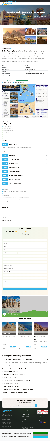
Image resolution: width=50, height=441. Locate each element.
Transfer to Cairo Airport (12, 183)
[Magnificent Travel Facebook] (42, 1)
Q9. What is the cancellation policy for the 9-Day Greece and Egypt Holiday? (17, 389)
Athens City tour (10, 155)
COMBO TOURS (31, 3)
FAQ (37, 3)
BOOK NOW (25, 289)
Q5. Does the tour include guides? (9, 377)
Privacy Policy (16, 425)
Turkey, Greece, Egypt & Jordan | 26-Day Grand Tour (40, 338)
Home (14, 3)
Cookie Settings (37, 437)
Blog (40, 3)
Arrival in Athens (10, 144)
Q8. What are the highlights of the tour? (10, 386)
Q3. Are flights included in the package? (10, 371)
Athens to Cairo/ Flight (11, 167)
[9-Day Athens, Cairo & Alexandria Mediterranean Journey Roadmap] (25, 101)
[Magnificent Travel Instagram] (46, 1)
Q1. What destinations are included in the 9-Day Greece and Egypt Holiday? (17, 359)
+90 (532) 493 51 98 (12, 315)
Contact (45, 3)
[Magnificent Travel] (7, 3)
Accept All (36, 432)
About (18, 3)
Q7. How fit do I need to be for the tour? (10, 383)
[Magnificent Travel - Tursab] (42, 411)
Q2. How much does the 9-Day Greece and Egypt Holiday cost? (14, 368)
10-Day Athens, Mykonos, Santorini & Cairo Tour (9, 337)
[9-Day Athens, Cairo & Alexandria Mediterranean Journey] (13, 36)
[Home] (2, 17)
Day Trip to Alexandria (11, 179)
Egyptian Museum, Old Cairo (13, 175)
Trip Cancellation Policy (7, 220)
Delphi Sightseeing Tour (12, 163)
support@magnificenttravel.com (10, 1)
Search (15, 423)
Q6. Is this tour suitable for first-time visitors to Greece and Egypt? (16, 380)
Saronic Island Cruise (11, 159)
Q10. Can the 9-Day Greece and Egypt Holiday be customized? (14, 392)
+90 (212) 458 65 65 (25, 416)
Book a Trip (13, 346)
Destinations (24, 3)
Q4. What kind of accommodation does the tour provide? (13, 374)
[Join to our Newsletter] (36, 405)
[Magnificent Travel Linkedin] (44, 1)
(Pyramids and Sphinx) (11, 171)
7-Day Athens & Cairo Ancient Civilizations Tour (25, 337)
